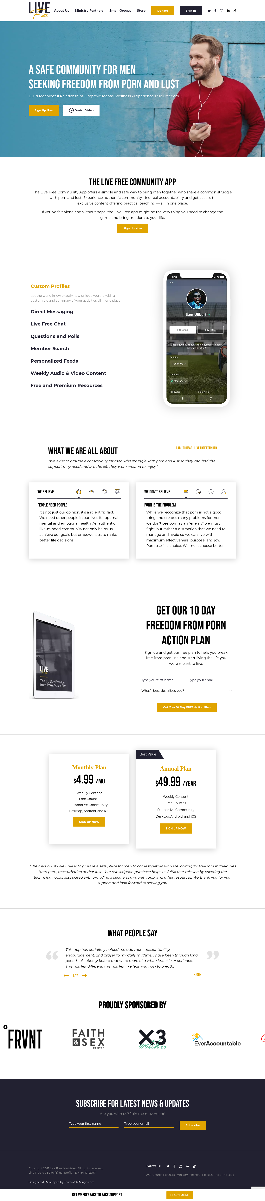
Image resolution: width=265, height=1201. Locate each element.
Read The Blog (224, 1175)
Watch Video (84, 110)
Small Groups (120, 10)
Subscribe (193, 1125)
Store (141, 10)
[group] (24, 1039)
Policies (207, 1175)
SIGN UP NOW (89, 822)
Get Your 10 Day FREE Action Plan (187, 707)
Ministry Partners (89, 10)
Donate (162, 10)
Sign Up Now (44, 110)
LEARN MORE (179, 1195)
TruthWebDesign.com (79, 1182)
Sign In (191, 10)
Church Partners (163, 1175)
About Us (61, 10)
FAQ (148, 1175)
